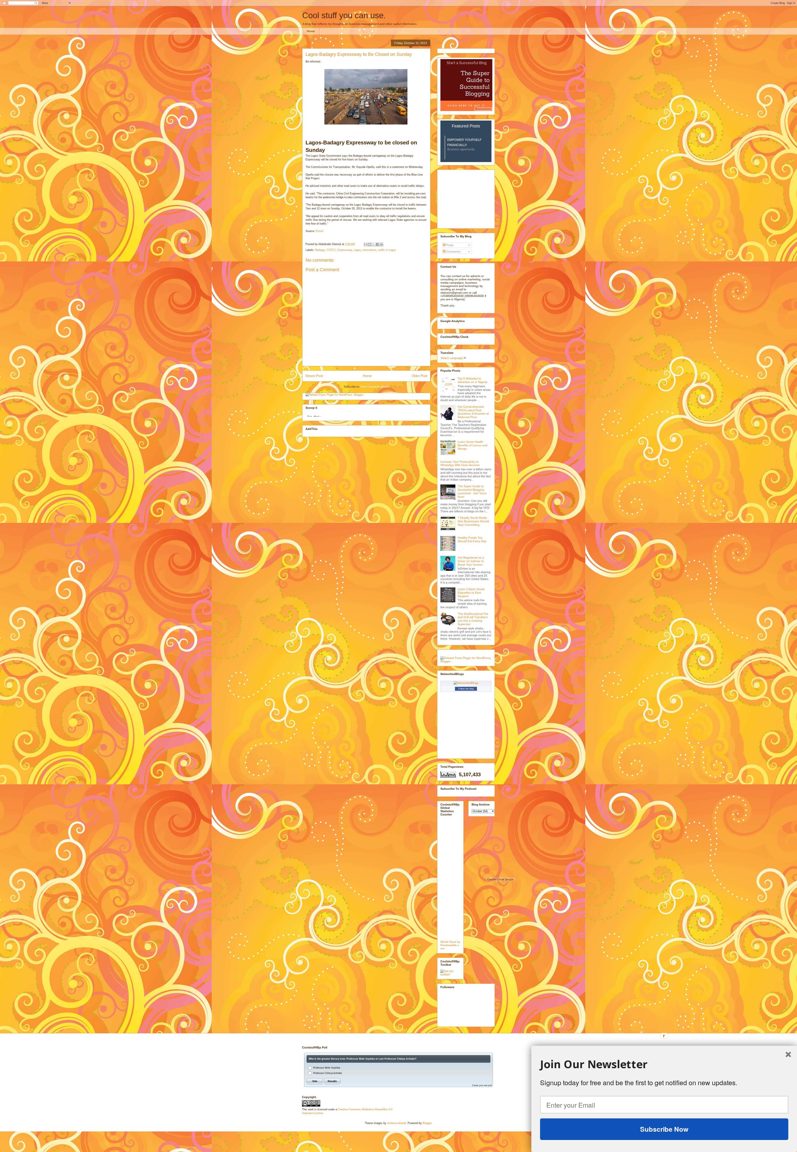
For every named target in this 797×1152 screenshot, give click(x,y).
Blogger (427, 1123)
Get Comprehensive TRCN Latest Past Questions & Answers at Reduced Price (473, 412)
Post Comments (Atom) (375, 386)
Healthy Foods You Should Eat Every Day (472, 539)
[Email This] (366, 244)
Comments (453, 251)
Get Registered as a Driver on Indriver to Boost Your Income (471, 561)
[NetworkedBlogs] (466, 683)
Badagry (320, 249)
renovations (369, 249)
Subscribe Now (664, 1129)
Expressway (344, 249)
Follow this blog (466, 688)
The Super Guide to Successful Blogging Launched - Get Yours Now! (472, 491)
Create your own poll (482, 1085)
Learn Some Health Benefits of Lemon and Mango (472, 445)
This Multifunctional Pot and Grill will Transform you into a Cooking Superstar (473, 619)
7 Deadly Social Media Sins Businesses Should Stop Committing (473, 521)
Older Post (419, 376)
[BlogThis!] (370, 244)
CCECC (331, 249)
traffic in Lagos (387, 249)
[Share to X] (374, 244)
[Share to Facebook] (377, 244)
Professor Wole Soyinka (326, 1067)
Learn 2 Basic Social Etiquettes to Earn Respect (471, 592)
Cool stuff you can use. (344, 15)
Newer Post (314, 376)
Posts (449, 245)
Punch (319, 231)
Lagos (357, 249)
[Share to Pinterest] (381, 244)
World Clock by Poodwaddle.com (450, 945)
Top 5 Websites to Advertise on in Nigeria (472, 380)
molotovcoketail (396, 1123)
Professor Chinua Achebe (327, 1073)
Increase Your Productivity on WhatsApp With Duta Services (460, 463)
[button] (664, 1064)
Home (311, 31)
